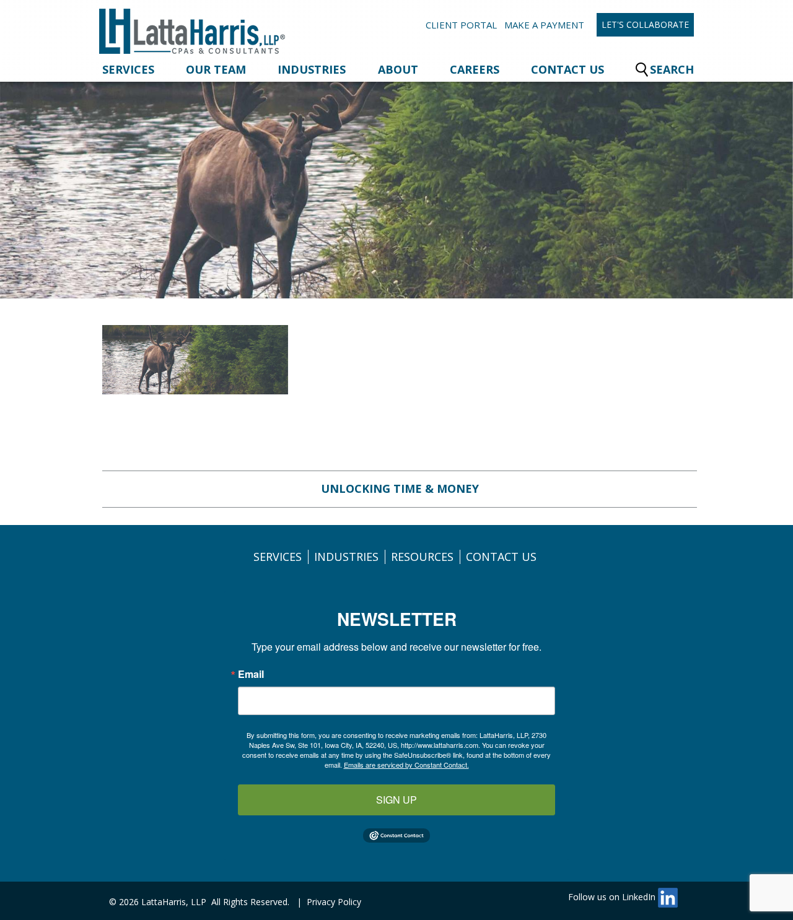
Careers (474, 69)
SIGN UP (396, 799)
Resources (422, 556)
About (398, 69)
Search (672, 69)
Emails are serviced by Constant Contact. (406, 765)
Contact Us (567, 69)
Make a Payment (544, 25)
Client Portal (461, 25)
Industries (312, 69)
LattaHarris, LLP (173, 902)
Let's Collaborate (645, 24)
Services (128, 69)
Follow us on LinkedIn (613, 897)
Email (251, 674)
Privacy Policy (334, 902)
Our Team (216, 69)
